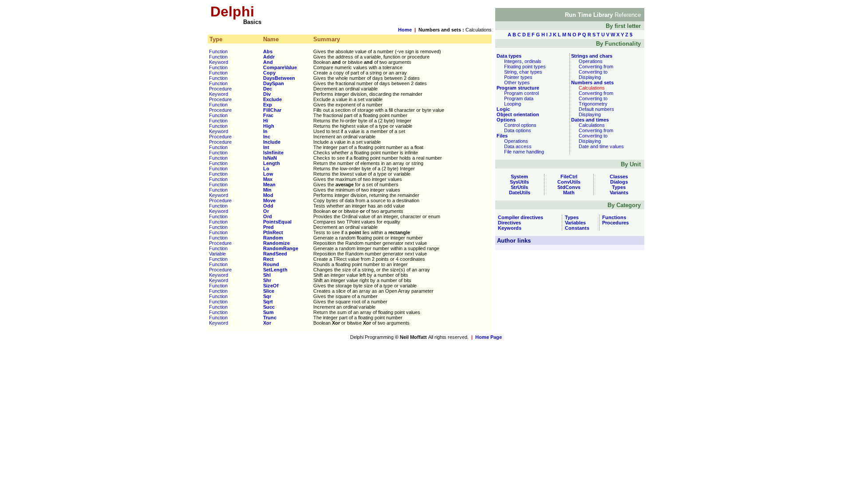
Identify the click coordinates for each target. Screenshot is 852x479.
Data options (517, 130)
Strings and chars (591, 56)
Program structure (517, 87)
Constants (575, 228)
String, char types (523, 72)
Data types (508, 56)
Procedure (220, 88)
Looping (512, 103)
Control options (520, 125)
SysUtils (519, 182)
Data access (518, 146)
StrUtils (519, 187)
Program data (518, 98)
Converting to (593, 72)
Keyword (218, 62)
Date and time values (601, 146)
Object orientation (517, 114)
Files (501, 135)
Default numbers (596, 109)
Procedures (614, 222)
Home (405, 29)
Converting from (596, 66)
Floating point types (525, 66)
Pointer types (518, 77)
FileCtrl (568, 176)
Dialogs (619, 182)
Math (569, 192)
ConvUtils (568, 182)
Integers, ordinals (522, 61)
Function (218, 51)
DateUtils (519, 192)
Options (505, 119)
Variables (574, 222)
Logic (502, 109)
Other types (517, 82)
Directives (508, 222)
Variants (619, 192)
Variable (217, 253)
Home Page (488, 337)
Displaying (590, 77)
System (519, 176)
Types (619, 187)
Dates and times (589, 119)
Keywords (508, 228)
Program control (521, 93)
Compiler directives (519, 217)
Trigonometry (593, 103)
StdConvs (568, 187)
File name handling (524, 151)
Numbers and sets (592, 82)
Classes (619, 176)
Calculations (592, 125)
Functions (613, 217)
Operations (516, 141)
